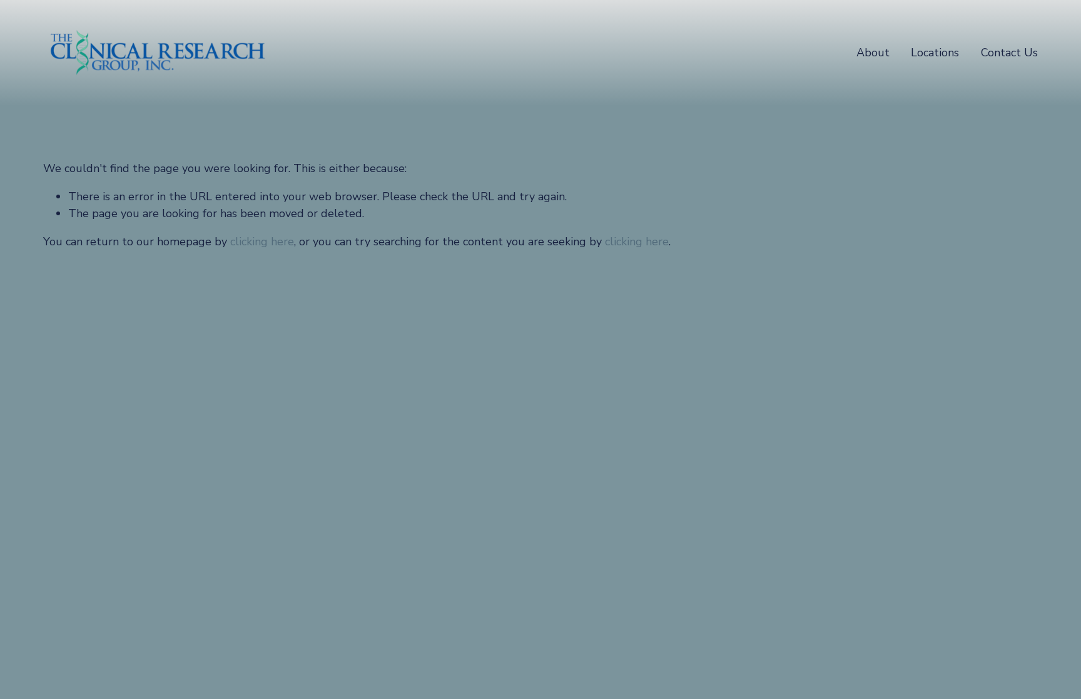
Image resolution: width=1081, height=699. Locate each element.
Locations (935, 52)
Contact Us (1009, 52)
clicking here (262, 241)
